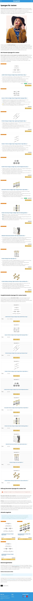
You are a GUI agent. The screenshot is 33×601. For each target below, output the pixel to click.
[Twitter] (25, 596)
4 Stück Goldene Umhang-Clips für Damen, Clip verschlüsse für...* (15, 281)
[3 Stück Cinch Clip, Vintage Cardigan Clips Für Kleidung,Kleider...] (16, 208)
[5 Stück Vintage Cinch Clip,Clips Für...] (16, 253)
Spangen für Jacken (5, 585)
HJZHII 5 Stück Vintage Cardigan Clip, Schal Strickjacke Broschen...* (15, 166)
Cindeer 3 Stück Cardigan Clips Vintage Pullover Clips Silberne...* (15, 143)
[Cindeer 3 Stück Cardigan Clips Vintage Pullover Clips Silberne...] (16, 139)
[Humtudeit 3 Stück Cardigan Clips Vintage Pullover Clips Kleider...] (16, 184)
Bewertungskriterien (17, 565)
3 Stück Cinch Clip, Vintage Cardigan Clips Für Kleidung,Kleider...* (15, 212)
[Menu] (1, 1)
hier (26, 498)
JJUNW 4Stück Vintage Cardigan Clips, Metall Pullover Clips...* (14, 74)
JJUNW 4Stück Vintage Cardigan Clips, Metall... (7, 534)
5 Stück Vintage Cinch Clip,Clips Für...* (9, 258)
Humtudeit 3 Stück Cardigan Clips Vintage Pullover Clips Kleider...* (15, 189)
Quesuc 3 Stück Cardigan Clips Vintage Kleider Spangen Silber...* (15, 98)
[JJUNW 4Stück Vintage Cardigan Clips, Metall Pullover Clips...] (16, 69)
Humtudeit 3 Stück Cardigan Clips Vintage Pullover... (24, 534)
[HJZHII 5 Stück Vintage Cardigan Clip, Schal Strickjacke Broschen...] (16, 162)
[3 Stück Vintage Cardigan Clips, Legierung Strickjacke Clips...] (16, 116)
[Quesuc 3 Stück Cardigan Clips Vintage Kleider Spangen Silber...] (16, 93)
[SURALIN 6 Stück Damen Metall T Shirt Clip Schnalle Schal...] (16, 230)
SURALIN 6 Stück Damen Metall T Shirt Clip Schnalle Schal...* (13, 235)
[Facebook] (23, 596)
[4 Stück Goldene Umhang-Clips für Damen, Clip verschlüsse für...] (16, 276)
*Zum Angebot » (28, 85)
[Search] (32, 1)
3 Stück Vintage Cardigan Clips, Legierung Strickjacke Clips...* (14, 120)
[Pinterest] (27, 596)
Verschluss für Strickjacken (11, 579)
